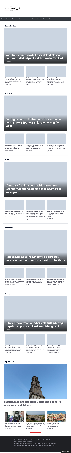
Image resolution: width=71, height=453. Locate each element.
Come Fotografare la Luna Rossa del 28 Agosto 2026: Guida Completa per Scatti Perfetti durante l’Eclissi (13, 348)
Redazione (9, 61)
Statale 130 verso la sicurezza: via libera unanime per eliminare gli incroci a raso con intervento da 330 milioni (35, 81)
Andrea (6, 408)
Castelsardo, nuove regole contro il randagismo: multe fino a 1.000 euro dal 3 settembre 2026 (13, 148)
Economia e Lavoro (23, 18)
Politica (7, 18)
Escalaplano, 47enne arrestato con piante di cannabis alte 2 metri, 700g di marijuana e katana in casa (56, 80)
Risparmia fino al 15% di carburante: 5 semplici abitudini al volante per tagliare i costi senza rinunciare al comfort (54, 349)
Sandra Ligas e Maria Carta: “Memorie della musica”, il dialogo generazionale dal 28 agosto (14, 80)
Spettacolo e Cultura (42, 18)
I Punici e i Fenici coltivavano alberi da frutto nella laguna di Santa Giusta (35, 425)
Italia (2, 18)
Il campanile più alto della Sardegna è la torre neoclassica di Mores (32, 403)
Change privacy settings (65, 451)
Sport (50, 18)
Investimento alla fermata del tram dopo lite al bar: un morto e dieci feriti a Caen (14, 213)
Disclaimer (28, 448)
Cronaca (14, 18)
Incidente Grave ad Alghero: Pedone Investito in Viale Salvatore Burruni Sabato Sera (35, 282)
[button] (69, 19)
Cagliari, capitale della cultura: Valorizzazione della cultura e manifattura (56, 425)
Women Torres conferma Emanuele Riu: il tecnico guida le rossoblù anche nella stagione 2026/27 (14, 282)
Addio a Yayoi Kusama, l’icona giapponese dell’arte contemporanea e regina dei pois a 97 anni (35, 348)
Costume (33, 18)
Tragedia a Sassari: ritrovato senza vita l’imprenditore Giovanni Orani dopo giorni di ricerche (56, 148)
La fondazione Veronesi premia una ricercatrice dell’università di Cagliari (13, 425)
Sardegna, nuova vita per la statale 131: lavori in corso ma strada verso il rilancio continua (35, 148)
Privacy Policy (35, 448)
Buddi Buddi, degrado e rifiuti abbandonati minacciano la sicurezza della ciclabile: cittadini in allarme (56, 282)
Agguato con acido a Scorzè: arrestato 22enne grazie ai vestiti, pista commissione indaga (56, 214)
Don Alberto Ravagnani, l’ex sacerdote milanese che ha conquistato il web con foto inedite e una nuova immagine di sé (35, 215)
